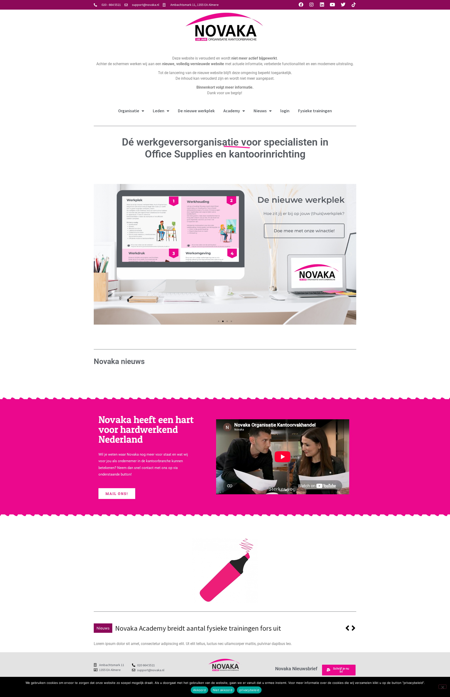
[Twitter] (343, 4)
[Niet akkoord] (442, 687)
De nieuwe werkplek (196, 110)
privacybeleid (249, 690)
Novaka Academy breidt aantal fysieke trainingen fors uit (198, 628)
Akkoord (199, 690)
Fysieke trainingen (315, 110)
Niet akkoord (222, 690)
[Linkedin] (322, 4)
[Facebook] (301, 4)
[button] (99, 254)
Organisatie (128, 110)
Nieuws (260, 110)
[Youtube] (332, 4)
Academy (231, 110)
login (284, 110)
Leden (158, 110)
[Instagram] (311, 4)
